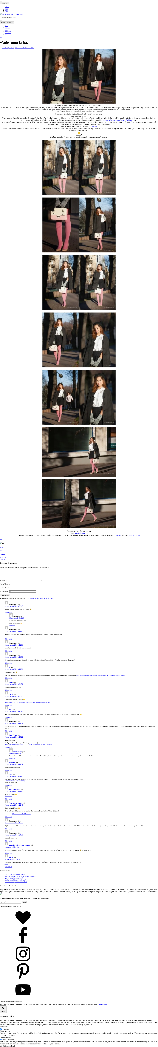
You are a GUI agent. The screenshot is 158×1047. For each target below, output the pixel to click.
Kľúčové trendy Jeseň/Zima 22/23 (16, 882)
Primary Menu (4, 3)
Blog (6, 27)
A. (9, 667)
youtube (6, 9)
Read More (103, 1004)
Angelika (12, 762)
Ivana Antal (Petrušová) (8, 48)
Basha (11, 682)
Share (1, 539)
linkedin (6, 10)
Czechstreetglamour (16, 803)
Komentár (4, 580)
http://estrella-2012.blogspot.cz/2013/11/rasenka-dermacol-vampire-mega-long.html (27, 702)
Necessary (6, 1029)
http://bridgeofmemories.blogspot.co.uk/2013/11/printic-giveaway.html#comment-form (28, 744)
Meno (2, 584)
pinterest (7, 5)
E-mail (3, 588)
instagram (7, 8)
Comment (2, 554)
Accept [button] (90, 1004)
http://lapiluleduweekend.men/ (19, 845)
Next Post (2, 559)
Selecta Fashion (134, 535)
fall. (1, 37)
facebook (7, 7)
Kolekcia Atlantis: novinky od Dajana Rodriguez (20, 876)
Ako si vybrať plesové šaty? (14, 878)
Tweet (1, 547)
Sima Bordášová (14, 789)
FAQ (6, 34)
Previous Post (3, 557)
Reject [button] (96, 1004)
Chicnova (93, 126)
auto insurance (17, 752)
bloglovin (7, 11)
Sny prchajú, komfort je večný (15, 874)
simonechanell (8, 796)
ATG (10, 709)
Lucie (11, 694)
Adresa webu (4, 591)
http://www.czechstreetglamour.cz (21, 814)
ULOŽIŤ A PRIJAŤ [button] (7, 1046)
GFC (10, 774)
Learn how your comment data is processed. (40, 598)
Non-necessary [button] (5, 1037)
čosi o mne (7, 28)
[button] (1, 1)
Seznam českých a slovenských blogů (15, 781)
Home (6, 26)
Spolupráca (8, 31)
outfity (6, 30)
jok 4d (11, 857)
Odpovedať (8, 612)
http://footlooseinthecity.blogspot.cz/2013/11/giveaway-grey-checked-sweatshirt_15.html (100, 675)
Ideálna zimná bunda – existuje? (15, 880)
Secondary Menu (7, 22)
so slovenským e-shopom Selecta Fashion (116, 120)
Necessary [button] (4, 1027)
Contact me (8, 33)
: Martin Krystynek (81, 533)
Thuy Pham (13, 735)
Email (1, 550)
